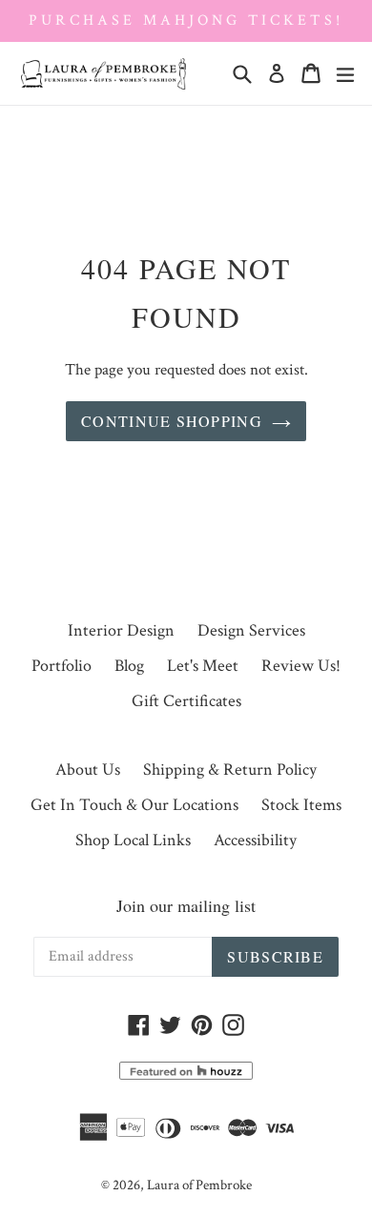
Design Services (251, 630)
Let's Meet (202, 666)
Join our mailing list (186, 905)
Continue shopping (171, 421)
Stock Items (301, 805)
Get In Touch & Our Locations (134, 805)
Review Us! (301, 666)
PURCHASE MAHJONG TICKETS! (185, 20)
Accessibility (255, 840)
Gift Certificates (186, 701)
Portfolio (61, 666)
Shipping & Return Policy (230, 769)
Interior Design (121, 630)
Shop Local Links (133, 840)
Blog (129, 666)
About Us (87, 769)
